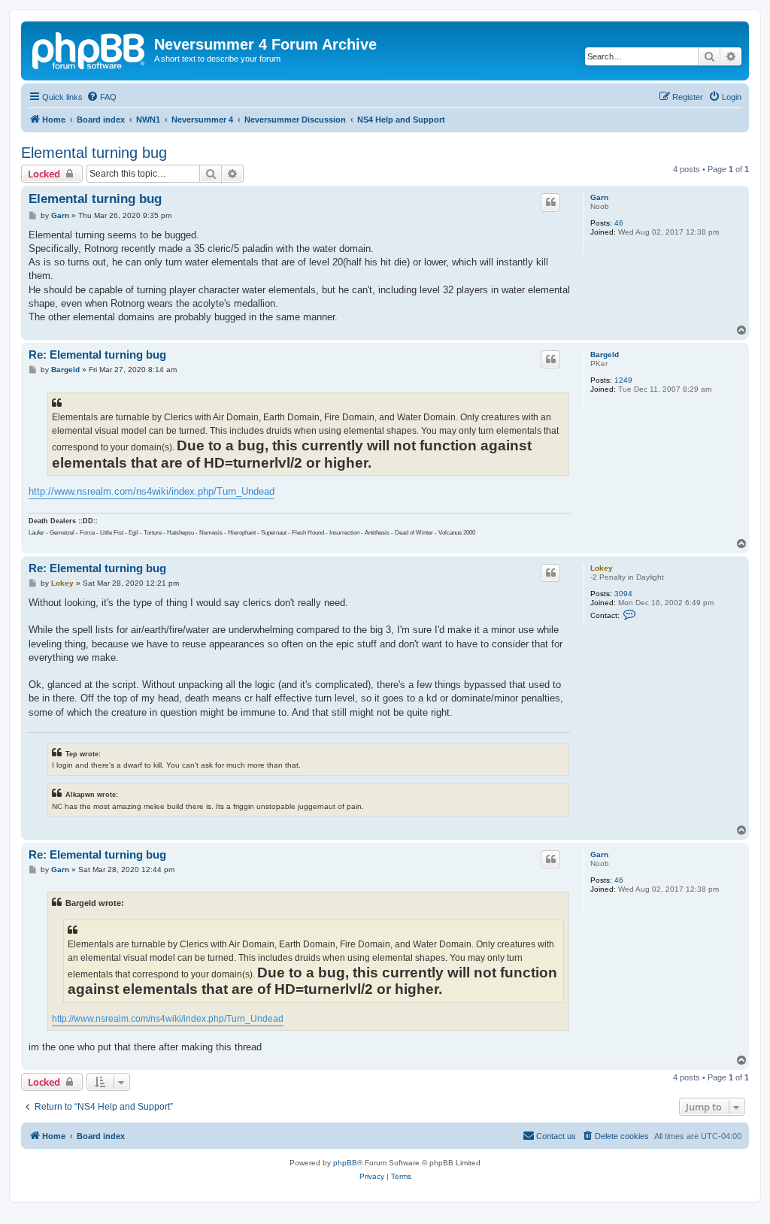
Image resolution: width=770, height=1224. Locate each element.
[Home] (89, 49)
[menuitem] (101, 97)
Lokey (601, 568)
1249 (623, 380)
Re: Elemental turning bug (97, 354)
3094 (623, 593)
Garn (599, 197)
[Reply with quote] (550, 202)
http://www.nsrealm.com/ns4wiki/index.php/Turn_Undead (151, 491)
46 (618, 223)
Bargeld (604, 354)
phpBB (345, 1163)
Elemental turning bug (94, 152)
